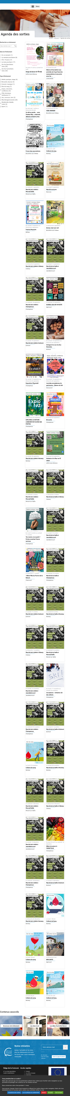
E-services (28, 1074)
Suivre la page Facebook (59, 1056)
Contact (28, 1071)
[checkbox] (9, 55)
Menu (37, 6)
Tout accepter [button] (58, 1092)
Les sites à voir (34, 1026)
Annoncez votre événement (11, 1026)
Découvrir (56, 38)
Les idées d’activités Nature (58, 1026)
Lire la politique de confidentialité (31, 1092)
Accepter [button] (50, 1092)
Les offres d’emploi (30, 1073)
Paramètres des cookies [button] (14, 1092)
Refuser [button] (44, 1092)
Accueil (51, 38)
